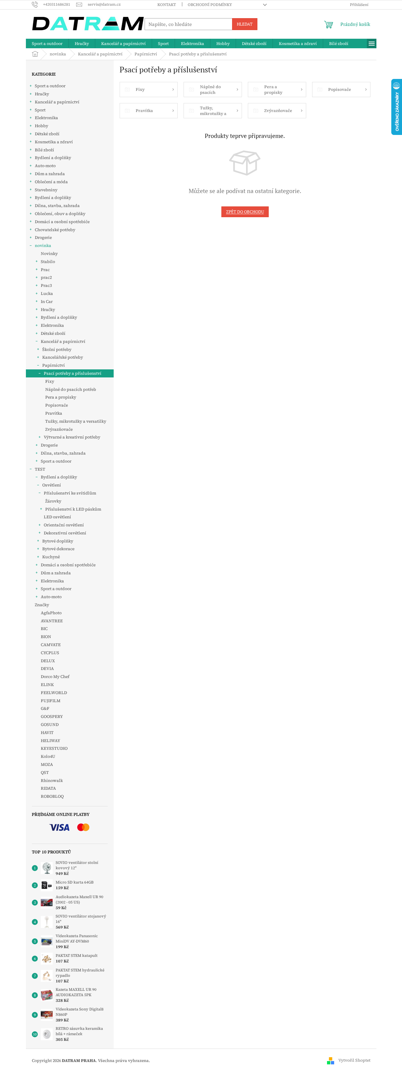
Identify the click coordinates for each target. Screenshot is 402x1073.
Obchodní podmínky (210, 4)
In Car (47, 301)
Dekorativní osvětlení (65, 533)
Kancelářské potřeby (62, 357)
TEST (40, 469)
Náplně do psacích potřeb (70, 389)
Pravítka (53, 413)
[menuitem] (47, 43)
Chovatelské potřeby (55, 230)
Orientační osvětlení (64, 525)
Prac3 (46, 285)
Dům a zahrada (50, 174)
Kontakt (166, 4)
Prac (45, 270)
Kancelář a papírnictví (57, 102)
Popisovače (56, 405)
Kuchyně (51, 557)
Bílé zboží (44, 150)
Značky (42, 605)
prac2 (46, 277)
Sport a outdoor (50, 86)
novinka (43, 245)
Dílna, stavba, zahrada (57, 206)
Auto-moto (45, 166)
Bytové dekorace (58, 549)
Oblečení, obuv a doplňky (60, 214)
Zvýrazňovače (59, 429)
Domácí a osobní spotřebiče (62, 222)
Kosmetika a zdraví (54, 142)
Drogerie (43, 237)
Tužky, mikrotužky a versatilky (75, 421)
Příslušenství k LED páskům (73, 509)
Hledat (245, 24)
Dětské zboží (47, 134)
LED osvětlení (57, 517)
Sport (40, 110)
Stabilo (48, 262)
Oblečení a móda (51, 182)
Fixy (49, 381)
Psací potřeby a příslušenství (72, 373)
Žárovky (53, 501)
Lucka (47, 293)
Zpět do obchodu (245, 211)
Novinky (49, 253)
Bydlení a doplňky (53, 158)
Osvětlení (51, 485)
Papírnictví (53, 365)
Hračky (42, 94)
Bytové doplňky (57, 541)
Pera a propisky (60, 397)
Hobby (41, 126)
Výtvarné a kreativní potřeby (72, 437)
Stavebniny (46, 190)
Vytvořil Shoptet (354, 1060)
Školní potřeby (56, 349)
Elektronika (46, 118)
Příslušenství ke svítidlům (70, 493)
